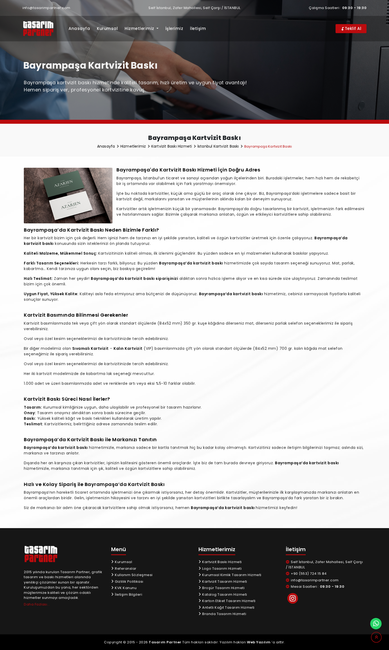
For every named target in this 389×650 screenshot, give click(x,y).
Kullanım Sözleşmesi (133, 574)
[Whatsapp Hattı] (376, 623)
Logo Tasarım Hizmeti (221, 568)
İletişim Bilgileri (128, 594)
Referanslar (125, 568)
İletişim (198, 28)
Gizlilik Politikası (128, 581)
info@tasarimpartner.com (46, 7)
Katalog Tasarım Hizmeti (224, 594)
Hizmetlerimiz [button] (140, 28)
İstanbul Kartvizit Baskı (218, 146)
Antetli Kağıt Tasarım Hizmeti (228, 607)
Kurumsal (107, 28)
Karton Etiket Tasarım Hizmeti (228, 600)
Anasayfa (79, 28)
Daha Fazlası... (37, 604)
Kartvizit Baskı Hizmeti (172, 146)
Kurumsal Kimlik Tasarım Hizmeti (231, 574)
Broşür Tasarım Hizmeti (223, 587)
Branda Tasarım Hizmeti (223, 613)
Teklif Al (352, 28)
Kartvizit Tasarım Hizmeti (224, 581)
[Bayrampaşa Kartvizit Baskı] (41, 28)
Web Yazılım (259, 642)
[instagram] (293, 598)
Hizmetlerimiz (133, 146)
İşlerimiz (174, 28)
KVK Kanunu (125, 587)
